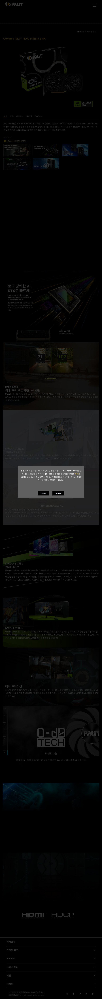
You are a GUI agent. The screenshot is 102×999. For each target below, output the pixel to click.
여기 (77, 473)
